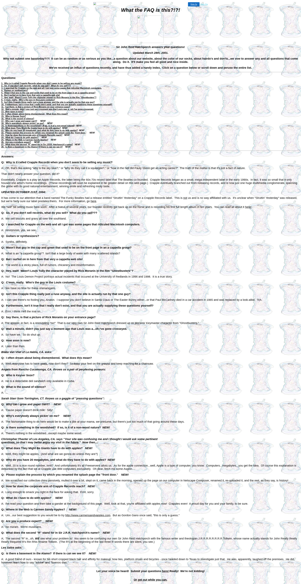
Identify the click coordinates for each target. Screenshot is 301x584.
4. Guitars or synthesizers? (14, 90)
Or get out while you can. (150, 579)
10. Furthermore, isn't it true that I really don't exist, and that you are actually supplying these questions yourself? (56, 104)
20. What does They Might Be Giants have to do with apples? (31, 128)
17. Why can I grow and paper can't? (19, 121)
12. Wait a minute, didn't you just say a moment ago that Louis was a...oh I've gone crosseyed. (47, 109)
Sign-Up (204, 4)
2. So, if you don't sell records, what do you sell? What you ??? (36, 86)
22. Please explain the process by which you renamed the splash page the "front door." (43, 133)
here (34, 58)
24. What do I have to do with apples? (19, 137)
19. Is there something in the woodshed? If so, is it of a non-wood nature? (37, 126)
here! (248, 207)
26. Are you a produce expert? (16, 142)
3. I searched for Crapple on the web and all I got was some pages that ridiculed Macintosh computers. (51, 88)
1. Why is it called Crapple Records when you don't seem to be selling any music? (41, 83)
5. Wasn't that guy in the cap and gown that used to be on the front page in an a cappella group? (48, 93)
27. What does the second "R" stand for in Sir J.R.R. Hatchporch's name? (37, 144)
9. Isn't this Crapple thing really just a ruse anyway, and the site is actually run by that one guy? (48, 102)
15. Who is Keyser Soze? (13, 116)
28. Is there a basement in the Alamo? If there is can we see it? (32, 147)
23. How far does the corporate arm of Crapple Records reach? (31, 135)
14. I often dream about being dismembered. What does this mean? (34, 114)
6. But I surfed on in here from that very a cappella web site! (30, 95)
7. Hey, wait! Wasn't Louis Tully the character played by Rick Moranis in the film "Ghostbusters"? (48, 97)
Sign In (193, 4)
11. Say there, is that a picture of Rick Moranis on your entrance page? (35, 107)
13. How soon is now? (12, 111)
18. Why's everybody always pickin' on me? (22, 123)
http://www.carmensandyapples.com (87, 515)
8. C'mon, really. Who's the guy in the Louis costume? (28, 100)
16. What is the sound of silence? (17, 118)
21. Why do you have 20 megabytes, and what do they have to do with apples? (39, 130)
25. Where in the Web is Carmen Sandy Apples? (24, 140)
